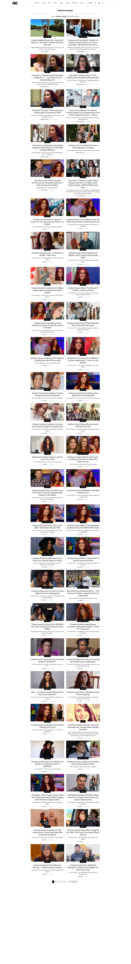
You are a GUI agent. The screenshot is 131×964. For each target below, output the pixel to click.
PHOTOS (61, 2)
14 (69, 881)
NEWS (43, 2)
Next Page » (74, 881)
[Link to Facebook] (95, 2)
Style (49, 2)
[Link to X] (102, 2)
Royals (55, 2)
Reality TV (37, 2)
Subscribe (90, 2)
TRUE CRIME (74, 2)
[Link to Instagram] (99, 2)
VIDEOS (67, 2)
